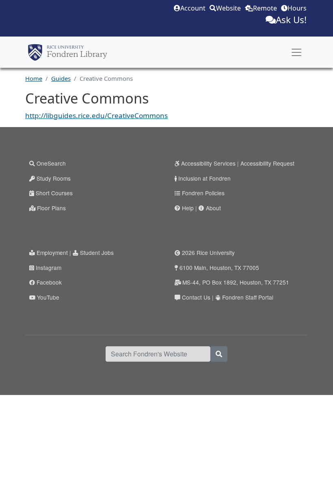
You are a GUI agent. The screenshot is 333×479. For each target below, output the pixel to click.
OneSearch (51, 163)
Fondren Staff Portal (247, 297)
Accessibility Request (267, 163)
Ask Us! (291, 19)
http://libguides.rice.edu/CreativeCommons (96, 115)
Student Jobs (97, 252)
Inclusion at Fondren (204, 178)
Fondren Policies (203, 193)
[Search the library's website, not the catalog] (218, 354)
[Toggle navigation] (296, 52)
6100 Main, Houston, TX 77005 (219, 267)
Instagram (48, 267)
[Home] (67, 52)
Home (33, 78)
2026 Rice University (208, 252)
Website (228, 8)
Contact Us (196, 297)
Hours (297, 8)
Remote (265, 8)
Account (192, 8)
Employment (52, 252)
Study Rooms (54, 178)
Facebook (49, 282)
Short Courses (54, 193)
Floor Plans (51, 208)
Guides (61, 78)
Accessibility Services (208, 163)
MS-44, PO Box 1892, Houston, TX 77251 (235, 282)
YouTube (48, 297)
